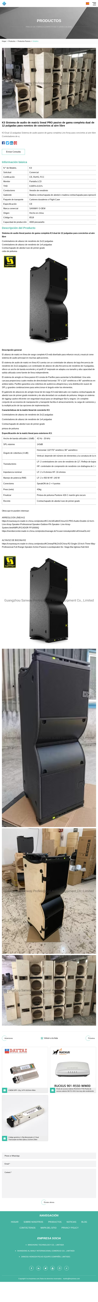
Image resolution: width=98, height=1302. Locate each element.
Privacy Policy (70, 1228)
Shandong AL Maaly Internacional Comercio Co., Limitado (46, 1251)
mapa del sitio (48, 1228)
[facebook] (31, 1268)
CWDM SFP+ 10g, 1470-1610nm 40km (21, 1090)
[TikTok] (66, 1268)
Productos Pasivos (24, 41)
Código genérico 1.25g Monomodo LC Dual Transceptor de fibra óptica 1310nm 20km (23, 1138)
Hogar (4, 41)
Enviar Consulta (13, 152)
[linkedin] (38, 1268)
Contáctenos (27, 1228)
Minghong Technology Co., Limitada (46, 1245)
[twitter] (45, 1268)
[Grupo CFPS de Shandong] (4, 3)
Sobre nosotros (33, 1222)
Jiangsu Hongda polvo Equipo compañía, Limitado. (46, 1257)
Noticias (71, 1222)
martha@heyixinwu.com (71, 1279)
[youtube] (52, 1268)
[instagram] (59, 1268)
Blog (84, 1222)
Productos (11, 41)
